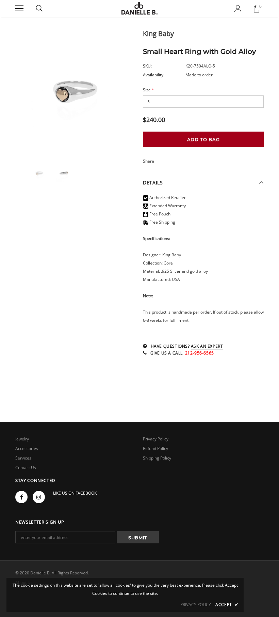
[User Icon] (238, 8)
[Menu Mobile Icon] (19, 8)
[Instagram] (39, 497)
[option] (75, 92)
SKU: (147, 66)
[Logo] (139, 8)
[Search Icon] (39, 8)
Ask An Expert (207, 346)
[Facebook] (21, 497)
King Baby (158, 33)
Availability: (153, 75)
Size (148, 90)
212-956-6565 (199, 353)
